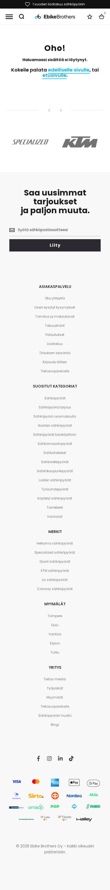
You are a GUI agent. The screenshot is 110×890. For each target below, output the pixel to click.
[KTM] (80, 142)
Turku (54, 652)
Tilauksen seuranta (54, 353)
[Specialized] (30, 142)
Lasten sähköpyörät (55, 480)
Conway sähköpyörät (55, 589)
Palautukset (54, 334)
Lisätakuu (55, 343)
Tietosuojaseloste (55, 371)
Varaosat (54, 516)
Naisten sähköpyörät (55, 425)
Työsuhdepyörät (54, 489)
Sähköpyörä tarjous (55, 407)
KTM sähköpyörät (55, 570)
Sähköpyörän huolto (55, 715)
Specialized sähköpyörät (54, 552)
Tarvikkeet (55, 507)
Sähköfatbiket (55, 452)
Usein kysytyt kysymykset (54, 307)
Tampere (55, 616)
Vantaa (55, 634)
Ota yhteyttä (55, 298)
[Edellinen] (49, 110)
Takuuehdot (55, 325)
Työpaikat (55, 688)
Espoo (55, 643)
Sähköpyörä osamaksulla (54, 416)
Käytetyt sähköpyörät (54, 498)
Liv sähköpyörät (55, 579)
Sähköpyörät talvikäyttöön (54, 434)
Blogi (55, 724)
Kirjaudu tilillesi (55, 362)
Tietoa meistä (55, 679)
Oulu (54, 625)
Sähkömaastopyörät (55, 443)
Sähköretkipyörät (55, 462)
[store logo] (55, 16)
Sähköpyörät (54, 398)
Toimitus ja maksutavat (54, 316)
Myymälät (54, 697)
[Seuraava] (61, 110)
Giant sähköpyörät (55, 561)
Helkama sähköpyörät (55, 543)
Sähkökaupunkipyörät (55, 471)
